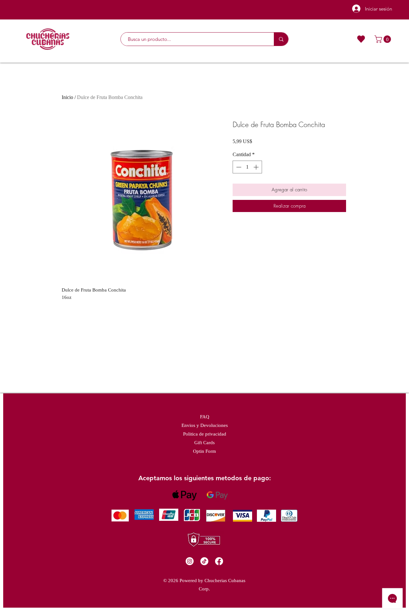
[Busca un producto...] (281, 39)
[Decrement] (238, 167)
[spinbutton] (247, 167)
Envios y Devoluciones (204, 425)
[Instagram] (190, 561)
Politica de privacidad (204, 434)
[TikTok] (204, 561)
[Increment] (256, 167)
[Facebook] (219, 561)
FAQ (204, 416)
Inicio (67, 97)
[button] (383, 39)
